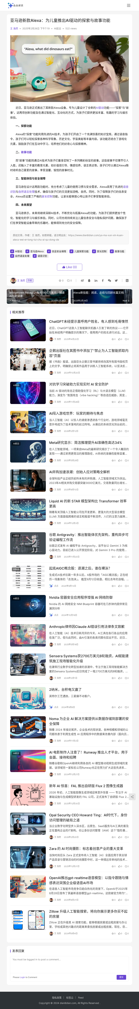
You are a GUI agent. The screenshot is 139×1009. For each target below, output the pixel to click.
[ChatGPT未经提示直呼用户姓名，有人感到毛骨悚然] (28, 330)
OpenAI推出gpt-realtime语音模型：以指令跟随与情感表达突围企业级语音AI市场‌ (88, 880)
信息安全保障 (59, 251)
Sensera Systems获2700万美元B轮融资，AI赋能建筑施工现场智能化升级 (89, 658)
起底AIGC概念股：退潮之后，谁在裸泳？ (80, 568)
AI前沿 (57, 28)
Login (22, 977)
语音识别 (42, 255)
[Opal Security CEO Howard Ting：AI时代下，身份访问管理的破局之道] (28, 824)
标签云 (69, 997)
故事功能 (26, 152)
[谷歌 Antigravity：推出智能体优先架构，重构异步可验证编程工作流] (28, 543)
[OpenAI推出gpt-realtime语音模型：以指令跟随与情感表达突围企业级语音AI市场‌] (28, 886)
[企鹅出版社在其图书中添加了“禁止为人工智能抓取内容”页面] (28, 359)
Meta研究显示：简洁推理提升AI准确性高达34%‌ (85, 443)
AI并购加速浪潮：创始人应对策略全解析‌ (79, 472)
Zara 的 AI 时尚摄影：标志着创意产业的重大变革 (86, 849)
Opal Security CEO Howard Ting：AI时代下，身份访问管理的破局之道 (88, 817)
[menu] (128, 5)
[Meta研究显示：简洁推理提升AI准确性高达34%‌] (28, 451)
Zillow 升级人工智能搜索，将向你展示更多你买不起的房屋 (88, 913)
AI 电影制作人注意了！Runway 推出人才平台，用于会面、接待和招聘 (88, 754)
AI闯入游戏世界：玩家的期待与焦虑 (76, 413)
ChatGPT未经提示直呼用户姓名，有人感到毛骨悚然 (88, 322)
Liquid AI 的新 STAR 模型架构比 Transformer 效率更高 (88, 503)
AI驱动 (100, 107)
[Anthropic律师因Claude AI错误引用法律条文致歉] (28, 635)
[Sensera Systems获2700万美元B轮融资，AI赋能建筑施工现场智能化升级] (28, 665)
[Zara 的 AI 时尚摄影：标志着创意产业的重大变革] (28, 857)
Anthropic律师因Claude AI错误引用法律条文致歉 (87, 627)
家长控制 (47, 196)
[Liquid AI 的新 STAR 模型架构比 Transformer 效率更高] (28, 510)
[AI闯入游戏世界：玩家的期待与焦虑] (28, 422)
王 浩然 (14, 28)
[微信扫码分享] (109, 280)
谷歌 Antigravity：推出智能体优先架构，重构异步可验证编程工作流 (88, 537)
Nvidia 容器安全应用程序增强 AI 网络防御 (81, 597)
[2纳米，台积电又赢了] (28, 698)
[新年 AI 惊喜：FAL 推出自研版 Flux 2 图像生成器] (28, 794)
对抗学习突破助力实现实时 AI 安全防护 (78, 384)
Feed (81, 997)
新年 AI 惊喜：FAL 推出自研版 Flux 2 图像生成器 (86, 786)
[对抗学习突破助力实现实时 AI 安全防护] (28, 393)
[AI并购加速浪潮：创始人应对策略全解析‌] (28, 480)
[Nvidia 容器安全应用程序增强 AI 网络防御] (28, 606)
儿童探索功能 (81, 251)
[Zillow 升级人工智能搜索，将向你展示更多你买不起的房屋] (28, 920)
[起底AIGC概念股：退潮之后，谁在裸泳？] (28, 577)
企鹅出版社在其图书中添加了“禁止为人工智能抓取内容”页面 (88, 353)
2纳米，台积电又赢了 (65, 690)
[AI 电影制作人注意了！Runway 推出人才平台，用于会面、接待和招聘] (28, 761)
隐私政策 (57, 997)
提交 (121, 977)
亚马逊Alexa (37, 251)
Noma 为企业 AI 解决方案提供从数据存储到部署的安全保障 (89, 721)
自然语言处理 (26, 191)
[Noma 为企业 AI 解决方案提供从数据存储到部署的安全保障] (28, 727)
